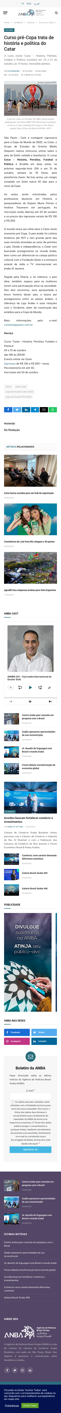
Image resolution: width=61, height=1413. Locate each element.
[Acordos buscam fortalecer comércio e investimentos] (30, 797)
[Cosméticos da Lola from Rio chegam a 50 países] (30, 519)
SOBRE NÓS (11, 1319)
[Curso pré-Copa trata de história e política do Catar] (30, 98)
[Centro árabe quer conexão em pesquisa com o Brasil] (11, 719)
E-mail (30, 1090)
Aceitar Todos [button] (30, 1405)
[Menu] (5, 12)
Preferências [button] (12, 1405)
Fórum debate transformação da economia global (30, 1270)
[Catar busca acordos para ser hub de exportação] (30, 471)
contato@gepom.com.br (18, 324)
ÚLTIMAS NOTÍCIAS (15, 1234)
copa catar (20, 386)
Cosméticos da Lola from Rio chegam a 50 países (29, 541)
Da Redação (14, 71)
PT (23, 3)
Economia (9, 812)
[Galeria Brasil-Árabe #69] (11, 874)
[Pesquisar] (56, 12)
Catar (8, 386)
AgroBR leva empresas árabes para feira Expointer (30, 590)
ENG (29, 3)
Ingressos (10, 363)
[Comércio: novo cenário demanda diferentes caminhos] (11, 859)
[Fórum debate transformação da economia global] (11, 768)
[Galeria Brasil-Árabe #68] (11, 890)
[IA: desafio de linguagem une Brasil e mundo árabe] (11, 752)
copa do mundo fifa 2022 (19, 397)
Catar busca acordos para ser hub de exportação (29, 493)
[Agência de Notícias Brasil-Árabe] (32, 12)
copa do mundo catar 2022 (19, 391)
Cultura (9, 30)
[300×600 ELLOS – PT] (30, 962)
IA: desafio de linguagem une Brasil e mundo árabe (30, 1263)
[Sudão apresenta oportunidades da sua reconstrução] (11, 735)
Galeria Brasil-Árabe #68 (34, 888)
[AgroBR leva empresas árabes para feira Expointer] (30, 568)
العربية (37, 3)
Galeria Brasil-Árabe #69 (34, 873)
